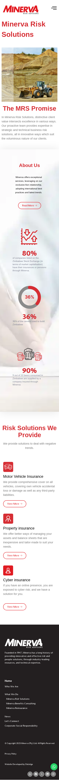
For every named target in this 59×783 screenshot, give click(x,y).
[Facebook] (35, 774)
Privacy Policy (11, 754)
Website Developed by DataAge (19, 764)
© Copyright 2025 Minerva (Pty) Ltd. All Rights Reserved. (30, 743)
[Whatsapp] (30, 774)
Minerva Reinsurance (16, 708)
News (7, 716)
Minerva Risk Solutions (17, 698)
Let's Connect (12, 721)
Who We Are (11, 686)
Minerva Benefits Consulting (21, 703)
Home (8, 680)
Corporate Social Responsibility (21, 725)
